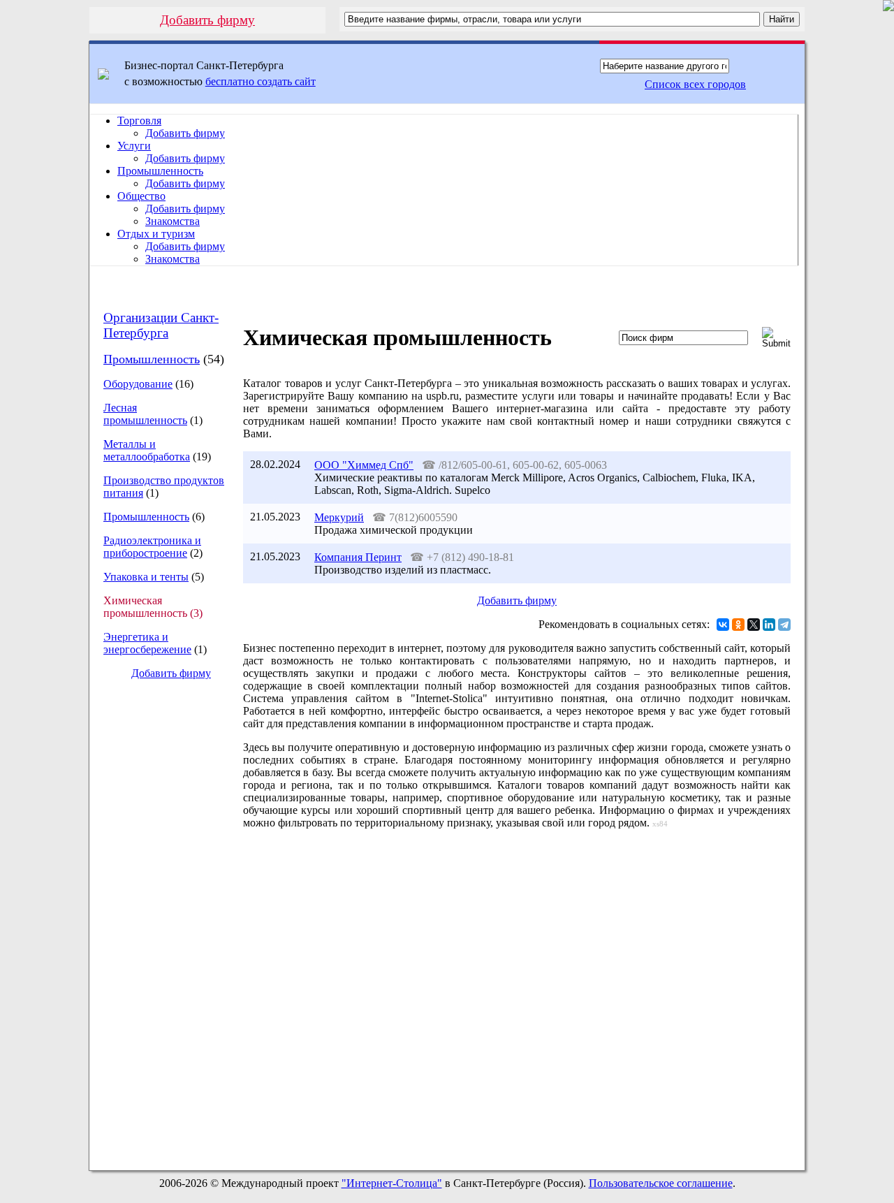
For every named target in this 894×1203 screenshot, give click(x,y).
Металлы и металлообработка (146, 450)
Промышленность (160, 171)
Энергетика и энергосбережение (147, 643)
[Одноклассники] (738, 624)
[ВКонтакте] (723, 624)
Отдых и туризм (156, 234)
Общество (141, 196)
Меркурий (339, 517)
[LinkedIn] (769, 624)
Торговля (139, 120)
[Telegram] (784, 624)
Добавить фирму (207, 20)
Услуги (134, 146)
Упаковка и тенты (146, 577)
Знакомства (172, 221)
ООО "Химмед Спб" (363, 465)
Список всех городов (695, 84)
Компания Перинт (358, 557)
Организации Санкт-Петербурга (161, 325)
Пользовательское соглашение (661, 1183)
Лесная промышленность (145, 414)
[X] (753, 624)
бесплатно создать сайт (260, 81)
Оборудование (138, 384)
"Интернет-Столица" (392, 1183)
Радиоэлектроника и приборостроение (152, 546)
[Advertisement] (160, 925)
